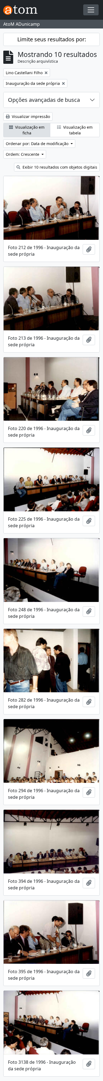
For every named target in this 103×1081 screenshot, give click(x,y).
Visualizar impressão (30, 116)
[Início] (22, 10)
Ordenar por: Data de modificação (37, 143)
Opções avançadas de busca (44, 99)
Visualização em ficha (29, 130)
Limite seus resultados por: (51, 39)
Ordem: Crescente (23, 154)
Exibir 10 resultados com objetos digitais (59, 167)
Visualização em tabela (77, 130)
